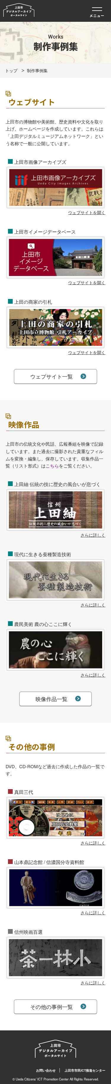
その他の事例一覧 (51, 1006)
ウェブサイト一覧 (51, 376)
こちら (52, 465)
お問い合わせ (46, 1070)
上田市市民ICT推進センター (85, 1070)
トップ (11, 70)
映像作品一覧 (51, 699)
